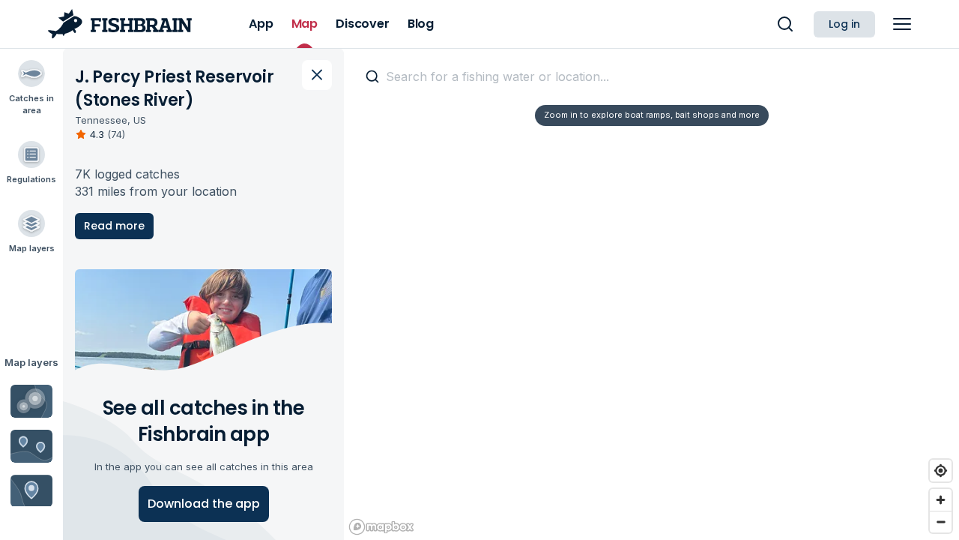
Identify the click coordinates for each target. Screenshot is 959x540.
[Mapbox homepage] (381, 527)
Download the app (204, 503)
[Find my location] (941, 471)
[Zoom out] (941, 521)
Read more (114, 225)
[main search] (785, 24)
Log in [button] (844, 24)
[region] (651, 294)
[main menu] (902, 24)
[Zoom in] (941, 500)
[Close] (317, 75)
